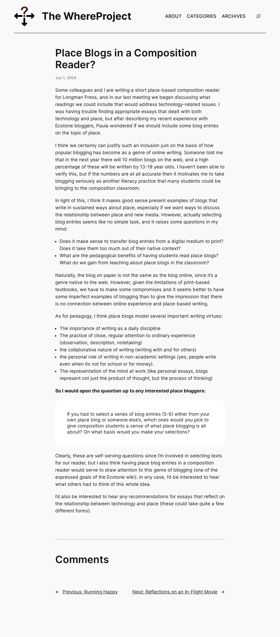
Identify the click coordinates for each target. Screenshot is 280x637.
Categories (201, 16)
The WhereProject (86, 16)
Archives (234, 16)
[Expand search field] (258, 16)
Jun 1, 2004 (65, 77)
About (173, 16)
